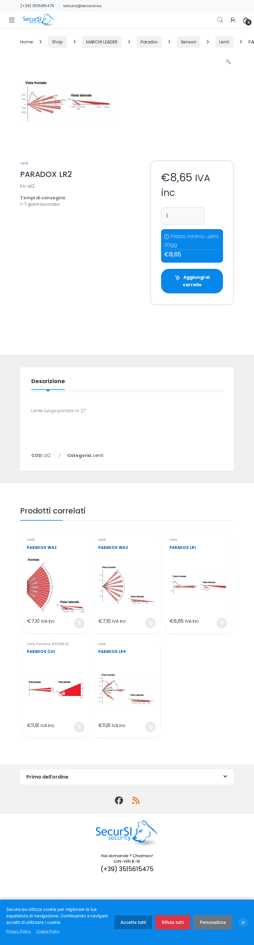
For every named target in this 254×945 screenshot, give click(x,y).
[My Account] (233, 20)
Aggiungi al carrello (196, 281)
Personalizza (213, 922)
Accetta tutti (133, 922)
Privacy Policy (19, 931)
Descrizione (48, 381)
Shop (57, 42)
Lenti (224, 42)
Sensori (188, 42)
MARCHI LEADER (101, 42)
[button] (228, 62)
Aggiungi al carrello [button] (75, 623)
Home (26, 42)
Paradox (149, 42)
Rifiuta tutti (173, 922)
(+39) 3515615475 (37, 6)
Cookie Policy (48, 931)
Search (220, 19)
